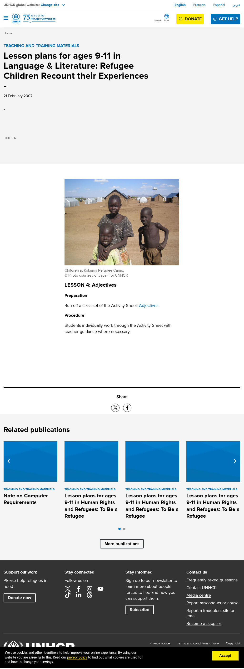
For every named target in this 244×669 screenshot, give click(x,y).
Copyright (233, 643)
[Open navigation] (6, 18)
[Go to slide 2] (125, 530)
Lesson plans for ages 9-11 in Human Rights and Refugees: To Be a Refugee (91, 506)
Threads (89, 595)
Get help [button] (228, 19)
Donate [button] (193, 19)
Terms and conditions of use (198, 643)
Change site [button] (50, 4)
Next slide (235, 461)
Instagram (89, 589)
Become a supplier (203, 623)
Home (8, 33)
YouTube (100, 589)
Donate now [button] (19, 598)
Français (199, 4)
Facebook (78, 589)
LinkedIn (78, 595)
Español (219, 4)
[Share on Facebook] (127, 408)
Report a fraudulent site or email (210, 613)
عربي (236, 4)
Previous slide (9, 461)
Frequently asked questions (212, 580)
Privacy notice (159, 643)
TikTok (68, 595)
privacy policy (77, 657)
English (180, 4)
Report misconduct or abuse (212, 603)
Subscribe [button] (139, 609)
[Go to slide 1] (120, 530)
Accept (225, 656)
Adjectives (148, 305)
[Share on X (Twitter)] (115, 408)
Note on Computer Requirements (26, 499)
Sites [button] (166, 20)
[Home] (28, 18)
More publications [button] (122, 544)
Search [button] (158, 20)
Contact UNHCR (201, 587)
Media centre (198, 595)
